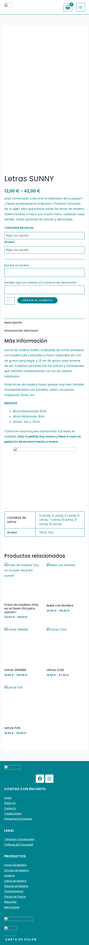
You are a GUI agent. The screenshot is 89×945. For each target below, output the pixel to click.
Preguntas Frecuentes (18, 818)
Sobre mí (10, 803)
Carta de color (21, 939)
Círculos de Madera (16, 870)
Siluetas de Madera (16, 886)
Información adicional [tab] (21, 331)
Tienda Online (13, 813)
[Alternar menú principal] (80, 7)
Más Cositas (11, 907)
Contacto (10, 808)
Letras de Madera (15, 864)
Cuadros (9, 875)
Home (8, 797)
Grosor (9, 242)
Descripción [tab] (13, 323)
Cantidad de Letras (19, 228)
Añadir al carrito (37, 300)
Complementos (13, 891)
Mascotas (10, 901)
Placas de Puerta (15, 896)
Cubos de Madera (15, 880)
